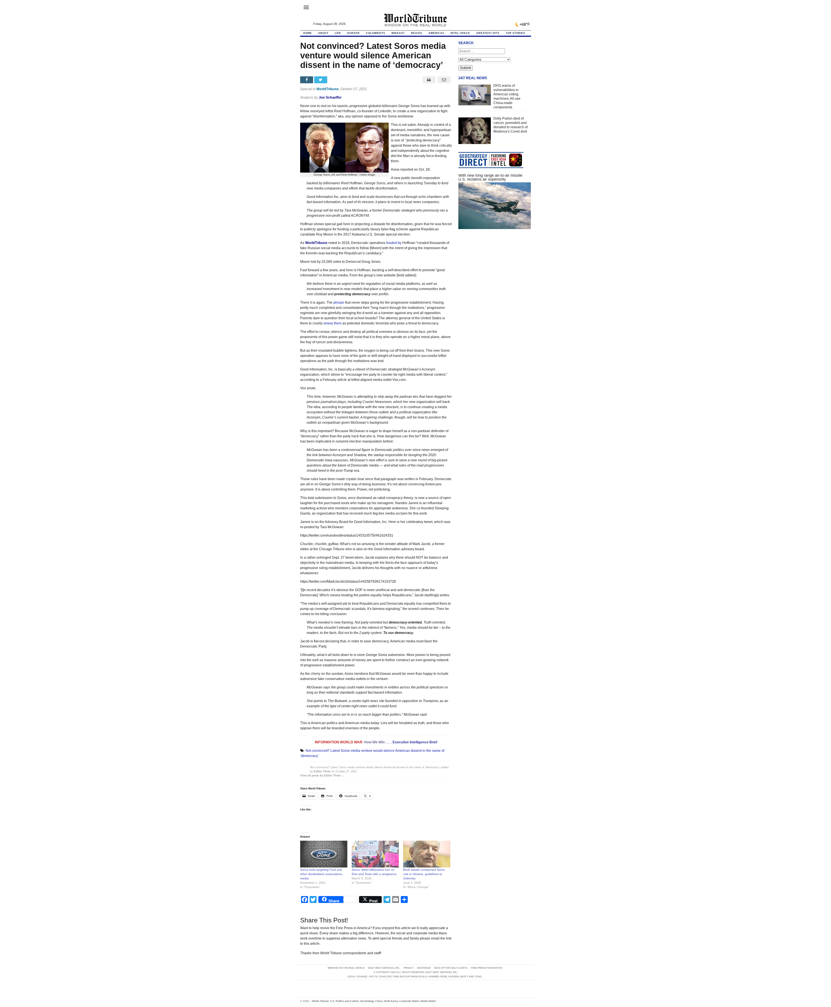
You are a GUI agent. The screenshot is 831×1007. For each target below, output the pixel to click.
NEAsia (416, 33)
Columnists (375, 33)
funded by (393, 243)
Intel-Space (460, 33)
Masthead (424, 968)
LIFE (338, 33)
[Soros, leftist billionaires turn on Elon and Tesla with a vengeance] (375, 854)
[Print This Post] (428, 79)
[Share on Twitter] (321, 79)
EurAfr (353, 33)
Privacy (409, 968)
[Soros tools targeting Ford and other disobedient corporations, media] (323, 854)
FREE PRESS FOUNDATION (486, 968)
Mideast (398, 33)
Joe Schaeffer (330, 97)
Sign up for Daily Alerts (450, 968)
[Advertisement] (494, 273)
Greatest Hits (487, 33)
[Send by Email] (444, 79)
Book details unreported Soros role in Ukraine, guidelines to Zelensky (424, 874)
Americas (436, 33)
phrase (338, 302)
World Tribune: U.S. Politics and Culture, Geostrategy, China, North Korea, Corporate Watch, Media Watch (373, 1001)
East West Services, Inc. (384, 968)
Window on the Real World (346, 968)
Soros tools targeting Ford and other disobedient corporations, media (321, 874)
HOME (307, 33)
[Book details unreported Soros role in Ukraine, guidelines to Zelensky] (426, 854)
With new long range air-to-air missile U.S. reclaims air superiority (490, 177)
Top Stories (515, 33)
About (323, 33)
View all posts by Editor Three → (322, 775)
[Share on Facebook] (307, 79)
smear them (332, 323)
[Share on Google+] (335, 79)
